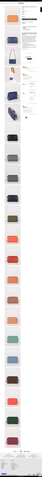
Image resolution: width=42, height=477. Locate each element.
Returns (2, 466)
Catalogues (13, 469)
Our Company (13, 463)
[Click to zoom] (19, 7)
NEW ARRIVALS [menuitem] (2, 3)
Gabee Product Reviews (15, 466)
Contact (12, 462)
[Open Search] (37, 3)
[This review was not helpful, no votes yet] (35, 81)
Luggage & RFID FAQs (4, 463)
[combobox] (25, 62)
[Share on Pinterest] (41, 11)
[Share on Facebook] (41, 8)
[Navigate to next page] (34, 117)
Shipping (2, 465)
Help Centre (3, 464)
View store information (26, 29)
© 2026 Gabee (3, 474)
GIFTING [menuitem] (15, 3)
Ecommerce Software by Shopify (11, 474)
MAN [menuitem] (9, 3)
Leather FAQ (3, 462)
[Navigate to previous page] (24, 117)
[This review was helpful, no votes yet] (34, 81)
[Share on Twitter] (41, 9)
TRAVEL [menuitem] (12, 3)
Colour (23, 12)
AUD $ (40, 0)
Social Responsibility (14, 464)
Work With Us (13, 467)
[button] (21, 476)
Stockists (12, 465)
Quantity (23, 16)
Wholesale (13, 468)
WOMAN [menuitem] (6, 3)
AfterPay (2, 467)
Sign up (2, 468)
